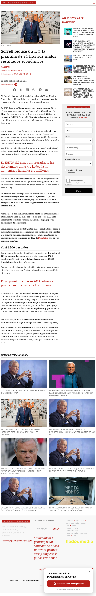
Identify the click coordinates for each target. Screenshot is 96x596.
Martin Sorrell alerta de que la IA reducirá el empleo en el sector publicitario (71, 470)
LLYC (67, 526)
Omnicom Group (72, 531)
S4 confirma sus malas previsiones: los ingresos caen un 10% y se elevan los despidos (21, 432)
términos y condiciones (75, 171)
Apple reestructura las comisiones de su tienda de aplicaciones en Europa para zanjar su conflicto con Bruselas (83, 93)
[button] (15, 90)
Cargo (67, 136)
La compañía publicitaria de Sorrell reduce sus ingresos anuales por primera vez (23, 509)
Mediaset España (72, 523)
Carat (75, 536)
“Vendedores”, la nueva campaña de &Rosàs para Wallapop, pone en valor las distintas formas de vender (83, 32)
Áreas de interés (72, 159)
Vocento (83, 533)
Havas (68, 536)
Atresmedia (80, 520)
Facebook (69, 520)
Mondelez (43, 237)
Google (84, 523)
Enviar (78, 191)
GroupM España (72, 533)
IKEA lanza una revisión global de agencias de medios (83, 57)
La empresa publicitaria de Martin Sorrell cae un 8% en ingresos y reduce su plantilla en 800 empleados (71, 393)
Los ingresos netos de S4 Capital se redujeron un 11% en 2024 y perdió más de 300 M (72, 432)
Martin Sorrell (7, 84)
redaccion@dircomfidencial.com (17, 540)
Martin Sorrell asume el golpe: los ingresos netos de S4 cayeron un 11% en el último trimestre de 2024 (24, 471)
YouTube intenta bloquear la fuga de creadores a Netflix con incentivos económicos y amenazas (83, 80)
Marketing (5, 67)
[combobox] (42, 528)
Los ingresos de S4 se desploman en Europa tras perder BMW (23, 392)
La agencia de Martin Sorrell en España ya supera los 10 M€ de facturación (70, 509)
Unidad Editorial (72, 528)
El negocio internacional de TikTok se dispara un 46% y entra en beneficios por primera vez (84, 69)
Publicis (75, 526)
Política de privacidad (31, 580)
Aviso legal (14, 580)
